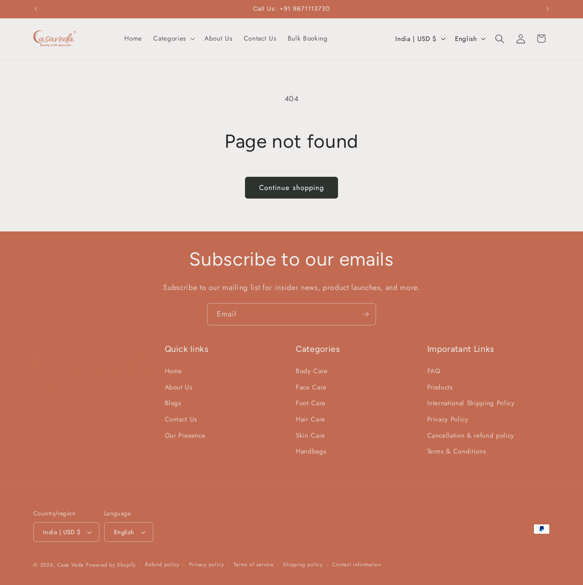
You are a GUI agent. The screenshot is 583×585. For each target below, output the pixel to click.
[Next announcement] (547, 9)
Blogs (173, 403)
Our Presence (185, 435)
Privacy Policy (448, 419)
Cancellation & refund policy (470, 435)
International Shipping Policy (471, 403)
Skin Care (310, 435)
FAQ (433, 371)
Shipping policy (303, 564)
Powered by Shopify (111, 565)
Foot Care (311, 403)
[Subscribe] (365, 314)
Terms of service (253, 564)
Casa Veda (70, 565)
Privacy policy (206, 564)
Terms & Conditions (456, 451)
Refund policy (162, 564)
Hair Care (310, 419)
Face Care (311, 387)
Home (174, 371)
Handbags (311, 451)
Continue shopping (291, 187)
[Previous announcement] (35, 9)
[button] (173, 39)
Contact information (356, 564)
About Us (178, 387)
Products (440, 387)
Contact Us (181, 419)
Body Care (312, 371)
